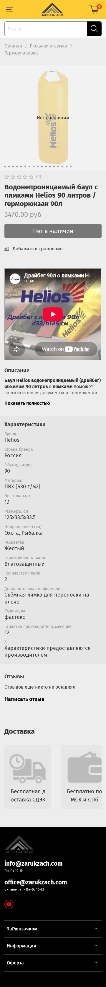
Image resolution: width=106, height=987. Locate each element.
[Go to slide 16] (66, 166)
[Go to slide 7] (29, 166)
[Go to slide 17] (71, 166)
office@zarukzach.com (35, 882)
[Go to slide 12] (50, 166)
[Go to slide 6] (25, 166)
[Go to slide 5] (21, 166)
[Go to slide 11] (46, 166)
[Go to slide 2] (9, 166)
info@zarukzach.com (33, 863)
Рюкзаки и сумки (48, 46)
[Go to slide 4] (17, 166)
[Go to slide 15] (62, 166)
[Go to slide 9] (38, 166)
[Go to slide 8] (33, 166)
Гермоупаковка (21, 53)
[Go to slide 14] (58, 166)
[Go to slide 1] (5, 166)
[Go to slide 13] (54, 166)
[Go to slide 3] (13, 166)
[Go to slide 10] (42, 166)
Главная (13, 46)
